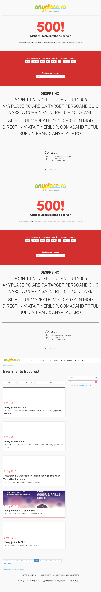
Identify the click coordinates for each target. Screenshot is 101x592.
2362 (22, 560)
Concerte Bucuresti (7, 569)
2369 (56, 560)
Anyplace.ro (53, 169)
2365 (37, 560)
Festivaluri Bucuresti (57, 568)
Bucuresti (10, 382)
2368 (51, 560)
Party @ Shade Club (14, 542)
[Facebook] (47, 156)
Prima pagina (7, 560)
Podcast (54, 61)
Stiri (59, 61)
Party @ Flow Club (14, 441)
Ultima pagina (7, 563)
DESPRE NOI (25, 575)
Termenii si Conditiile (85, 385)
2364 (32, 560)
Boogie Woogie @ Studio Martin (21, 510)
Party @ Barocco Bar (15, 407)
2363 (27, 560)
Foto (48, 61)
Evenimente (35, 61)
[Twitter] (47, 159)
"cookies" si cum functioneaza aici (68, 582)
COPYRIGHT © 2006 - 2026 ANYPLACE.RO (66, 575)
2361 (17, 560)
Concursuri (66, 61)
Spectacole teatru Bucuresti (19, 569)
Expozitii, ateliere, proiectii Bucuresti (11, 568)
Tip (26, 382)
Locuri (42, 61)
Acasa (27, 61)
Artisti (73, 61)
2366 (41, 560)
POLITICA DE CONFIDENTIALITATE (40, 575)
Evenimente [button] (32, 360)
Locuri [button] (41, 360)
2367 (46, 560)
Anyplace (50, 7)
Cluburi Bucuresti (48, 568)
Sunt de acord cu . (81, 385)
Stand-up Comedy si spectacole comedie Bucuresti (31, 568)
